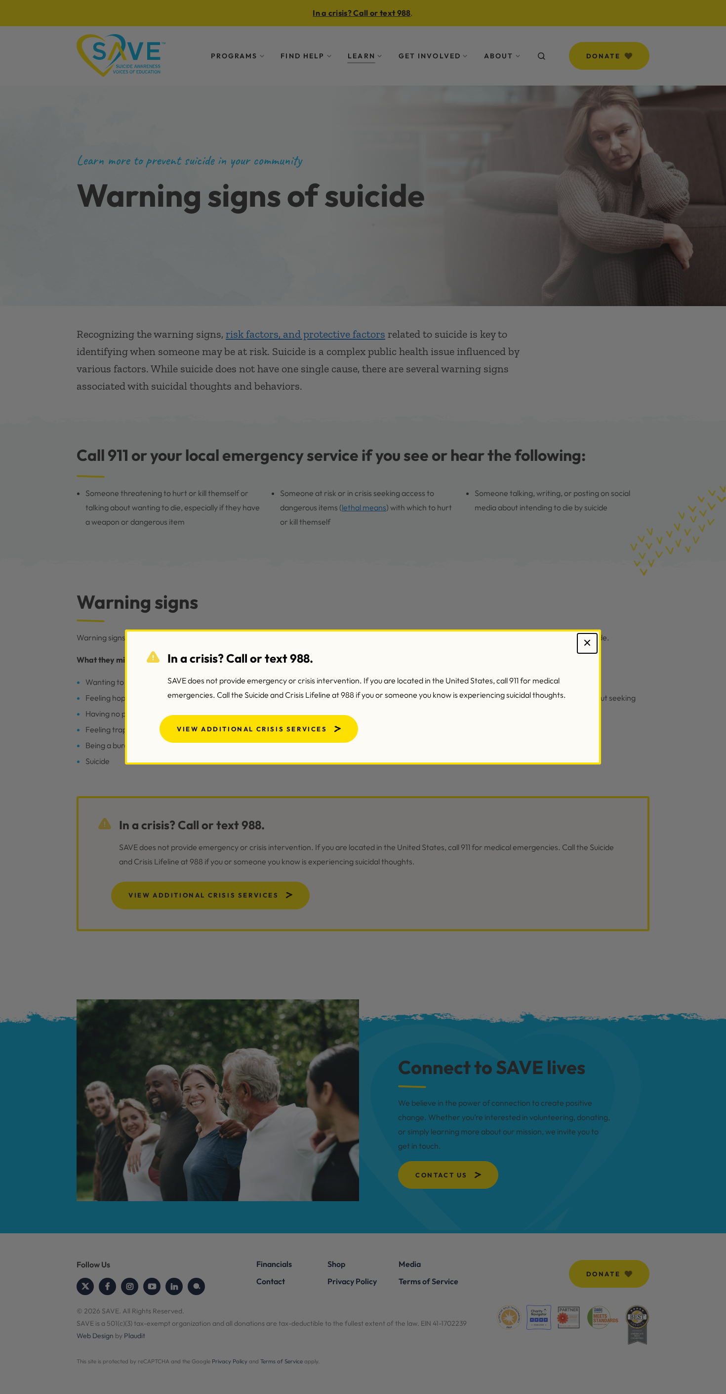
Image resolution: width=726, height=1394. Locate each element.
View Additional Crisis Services (252, 729)
